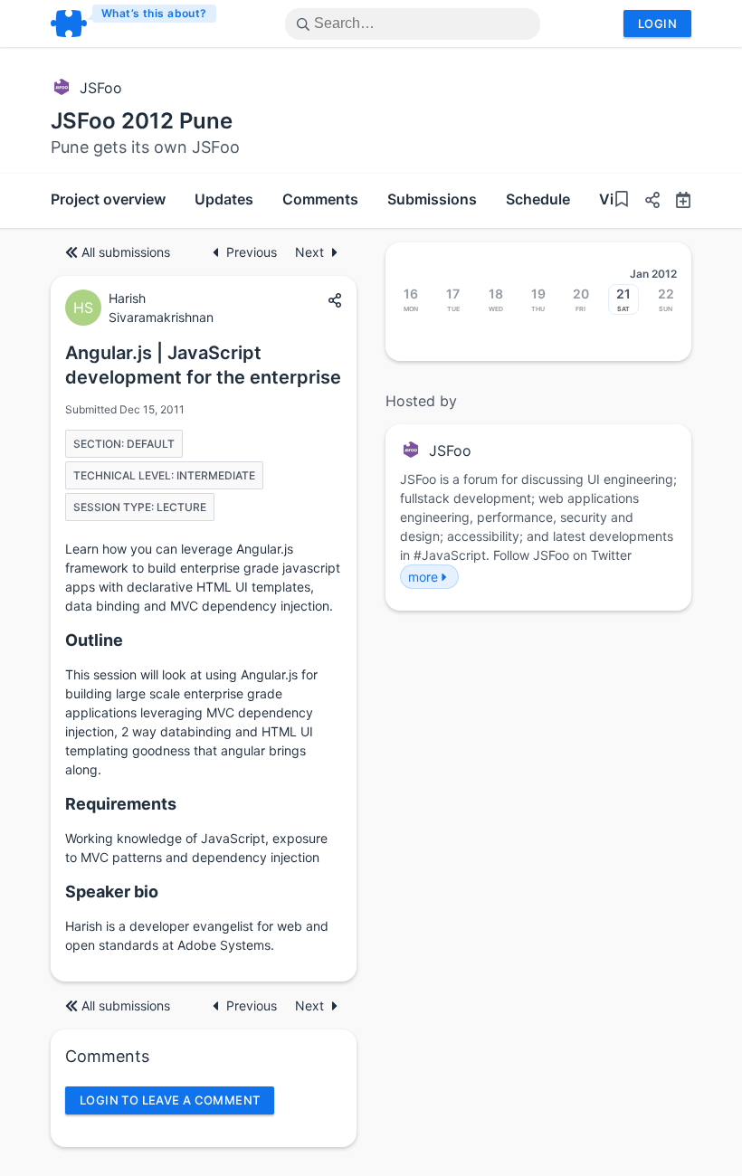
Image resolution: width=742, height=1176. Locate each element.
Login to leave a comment (170, 1100)
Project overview (108, 199)
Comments (320, 199)
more (423, 576)
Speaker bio (111, 891)
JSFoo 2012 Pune (142, 121)
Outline (94, 640)
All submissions (125, 252)
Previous (253, 252)
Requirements (120, 803)
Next (309, 252)
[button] (645, 202)
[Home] (134, 23)
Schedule (538, 199)
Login (657, 23)
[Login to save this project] (622, 201)
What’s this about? (154, 13)
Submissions (432, 199)
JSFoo (101, 88)
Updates (224, 199)
